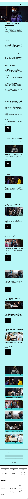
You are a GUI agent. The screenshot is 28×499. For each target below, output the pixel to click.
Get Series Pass (9, 25)
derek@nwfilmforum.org (17, 89)
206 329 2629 (23, 472)
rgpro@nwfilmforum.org (8, 90)
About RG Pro (7, 40)
